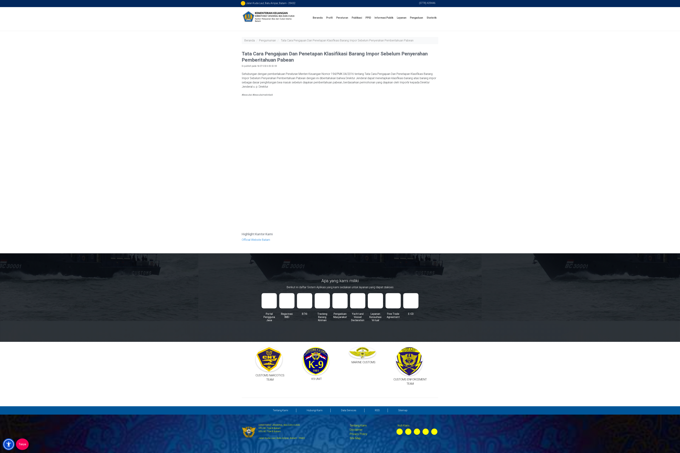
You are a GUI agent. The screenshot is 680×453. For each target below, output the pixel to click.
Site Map (355, 438)
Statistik (432, 17)
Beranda (318, 17)
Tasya (22, 444)
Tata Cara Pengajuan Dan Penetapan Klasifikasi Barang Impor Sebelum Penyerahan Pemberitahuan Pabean (347, 40)
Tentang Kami (358, 425)
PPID (368, 17)
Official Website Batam (256, 239)
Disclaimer (356, 429)
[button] (9, 444)
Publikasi (357, 17)
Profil (329, 17)
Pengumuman (267, 40)
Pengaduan (416, 17)
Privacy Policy (358, 434)
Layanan (401, 17)
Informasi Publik (384, 17)
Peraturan (342, 17)
